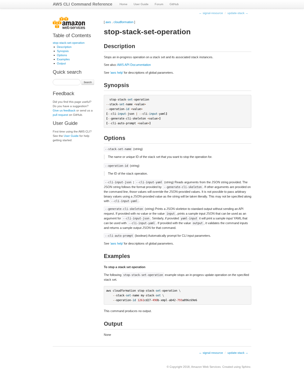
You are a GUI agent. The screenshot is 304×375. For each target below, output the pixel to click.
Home (123, 4)
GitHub (174, 4)
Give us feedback (64, 110)
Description (64, 47)
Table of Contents (72, 35)
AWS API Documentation (134, 64)
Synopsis (63, 51)
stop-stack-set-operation (69, 42)
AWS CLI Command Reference (82, 4)
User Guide (141, 4)
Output (61, 63)
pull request (60, 114)
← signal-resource (211, 13)
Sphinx (246, 366)
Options (62, 55)
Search (88, 82)
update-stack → (237, 13)
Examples (63, 59)
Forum (159, 4)
